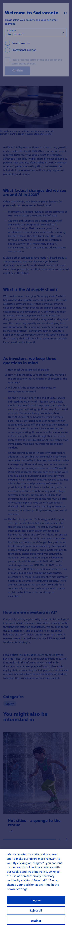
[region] (36, 888)
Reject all (36, 910)
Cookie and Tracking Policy (29, 871)
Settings (36, 920)
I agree (36, 900)
